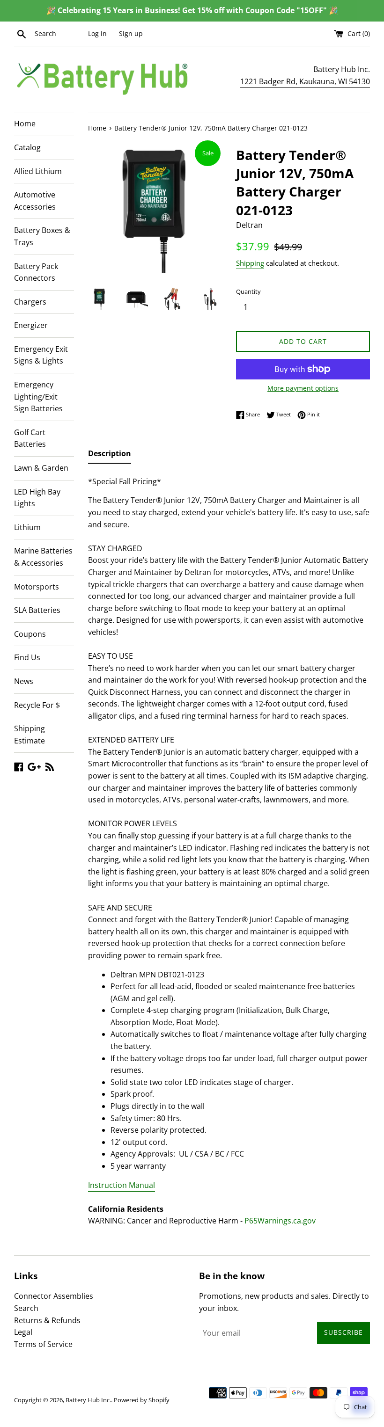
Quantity (248, 291)
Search (26, 1308)
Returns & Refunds (47, 1320)
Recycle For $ (37, 705)
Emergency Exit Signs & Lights (41, 355)
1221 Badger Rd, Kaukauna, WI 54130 (305, 81)
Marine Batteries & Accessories (43, 557)
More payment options (303, 388)
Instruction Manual (121, 1185)
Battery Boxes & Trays (42, 236)
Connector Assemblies (53, 1296)
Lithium (27, 527)
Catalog (27, 147)
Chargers (30, 302)
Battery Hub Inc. (88, 1400)
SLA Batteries (37, 610)
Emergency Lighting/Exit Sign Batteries (38, 396)
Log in (97, 33)
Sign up (131, 33)
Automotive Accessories (35, 200)
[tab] (109, 456)
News (23, 681)
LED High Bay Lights (37, 498)
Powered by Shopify (142, 1400)
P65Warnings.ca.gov (280, 1221)
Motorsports (36, 587)
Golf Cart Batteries (30, 438)
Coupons (30, 634)
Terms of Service (43, 1344)
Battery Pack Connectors (36, 272)
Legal (23, 1332)
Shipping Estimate (29, 734)
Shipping (250, 263)
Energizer (31, 325)
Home (25, 123)
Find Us (27, 657)
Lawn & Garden (41, 468)
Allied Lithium (38, 171)
